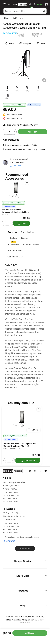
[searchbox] (25, 11)
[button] (46, 4)
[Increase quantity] (14, 132)
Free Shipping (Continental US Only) (22, 124)
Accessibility (39, 616)
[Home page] (17, 4)
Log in (40, 4)
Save (43, 43)
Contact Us (25, 548)
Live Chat (17, 165)
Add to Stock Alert (14, 118)
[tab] (12, 232)
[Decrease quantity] (5, 132)
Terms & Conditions (13, 616)
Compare (27, 43)
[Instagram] (35, 471)
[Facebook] (40, 471)
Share (11, 43)
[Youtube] (45, 471)
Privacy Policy (28, 616)
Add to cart (32, 131)
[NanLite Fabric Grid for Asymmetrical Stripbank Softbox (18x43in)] (22, 419)
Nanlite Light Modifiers (13, 18)
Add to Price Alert (14, 114)
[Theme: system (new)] (30, 4)
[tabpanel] (25, 324)
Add (24, 223)
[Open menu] (4, 4)
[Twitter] (30, 471)
